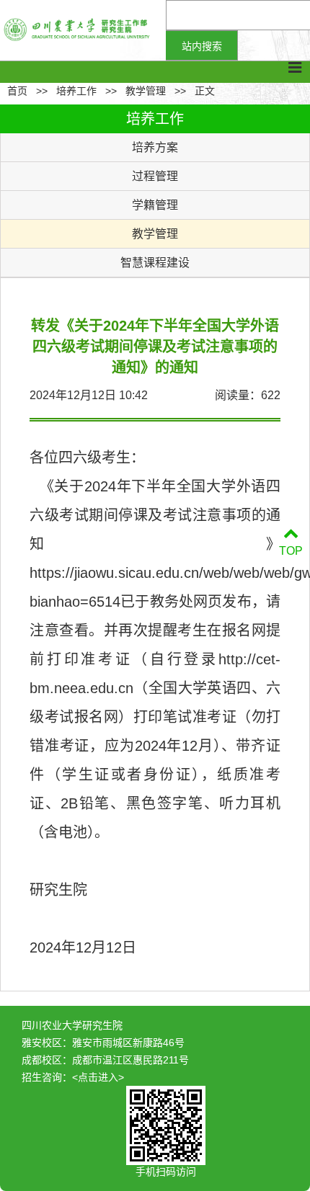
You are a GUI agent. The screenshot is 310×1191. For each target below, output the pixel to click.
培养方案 (155, 147)
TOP (291, 551)
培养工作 (76, 91)
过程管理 (155, 176)
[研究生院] (83, 30)
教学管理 (145, 91)
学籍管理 (155, 205)
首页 (17, 91)
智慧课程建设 (155, 263)
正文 (205, 91)
